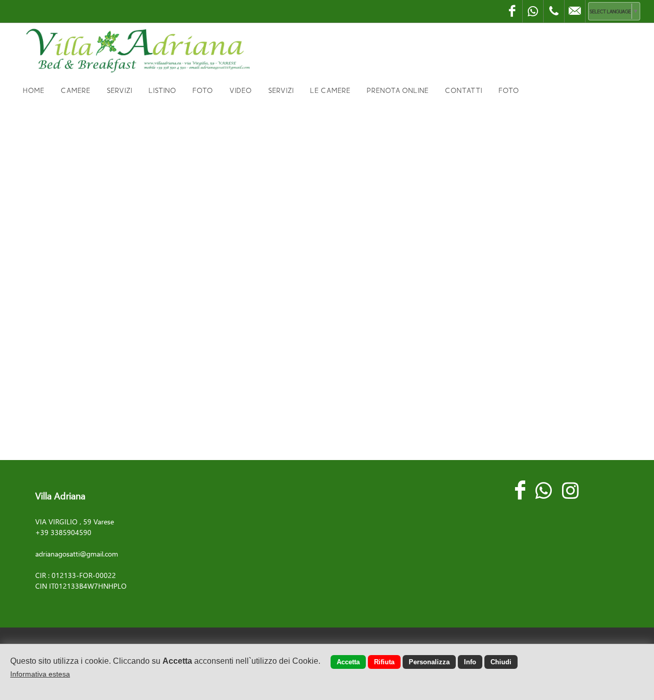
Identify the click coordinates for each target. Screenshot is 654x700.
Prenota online (398, 90)
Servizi (119, 90)
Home (33, 90)
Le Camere (330, 90)
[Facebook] (512, 11)
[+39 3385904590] (554, 11)
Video (240, 90)
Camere (75, 90)
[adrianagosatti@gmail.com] (575, 11)
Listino (162, 90)
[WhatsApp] (533, 11)
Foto (203, 90)
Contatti (463, 90)
